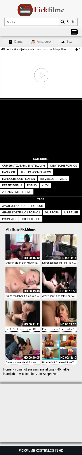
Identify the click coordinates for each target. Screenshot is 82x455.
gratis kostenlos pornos (21, 212)
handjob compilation (35, 172)
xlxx (45, 185)
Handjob (8, 172)
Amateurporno (13, 205)
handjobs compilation (18, 178)
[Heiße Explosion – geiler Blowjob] (22, 314)
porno (32, 185)
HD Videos (47, 178)
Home (7, 369)
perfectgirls (12, 185)
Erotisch (36, 205)
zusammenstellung (16, 192)
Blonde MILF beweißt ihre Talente (61, 362)
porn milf (9, 219)
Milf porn (52, 212)
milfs (63, 178)
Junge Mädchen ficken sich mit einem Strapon (31, 295)
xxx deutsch (30, 219)
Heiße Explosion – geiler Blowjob (24, 329)
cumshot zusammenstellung (23, 165)
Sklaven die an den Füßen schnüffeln (26, 262)
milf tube (71, 212)
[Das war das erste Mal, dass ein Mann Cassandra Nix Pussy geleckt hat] (22, 347)
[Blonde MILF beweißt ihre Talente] (59, 347)
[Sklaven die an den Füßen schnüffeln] (22, 247)
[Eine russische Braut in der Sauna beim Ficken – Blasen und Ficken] (59, 314)
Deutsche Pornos (63, 165)
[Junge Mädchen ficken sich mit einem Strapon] (22, 280)
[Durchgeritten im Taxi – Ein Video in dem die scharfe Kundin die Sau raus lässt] (59, 247)
